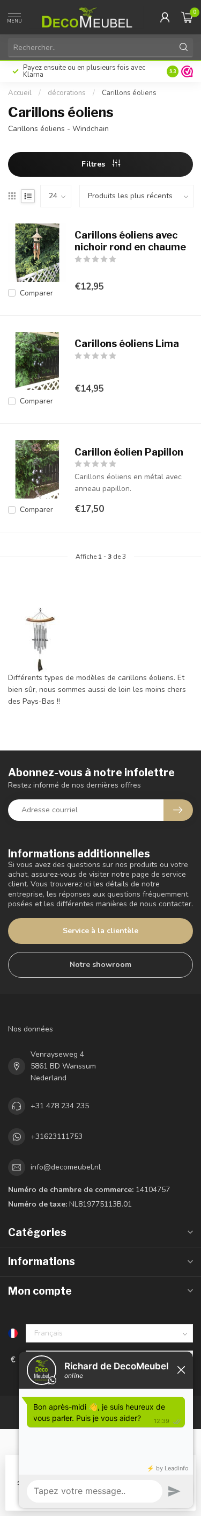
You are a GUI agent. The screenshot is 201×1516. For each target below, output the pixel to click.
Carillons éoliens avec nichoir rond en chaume (130, 240)
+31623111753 (57, 1136)
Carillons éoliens (129, 93)
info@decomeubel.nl (66, 1167)
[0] (187, 17)
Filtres (94, 164)
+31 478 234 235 (60, 1106)
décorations (67, 93)
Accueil (20, 93)
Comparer (36, 293)
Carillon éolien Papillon (129, 452)
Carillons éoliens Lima (127, 343)
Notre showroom (100, 964)
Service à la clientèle (100, 931)
